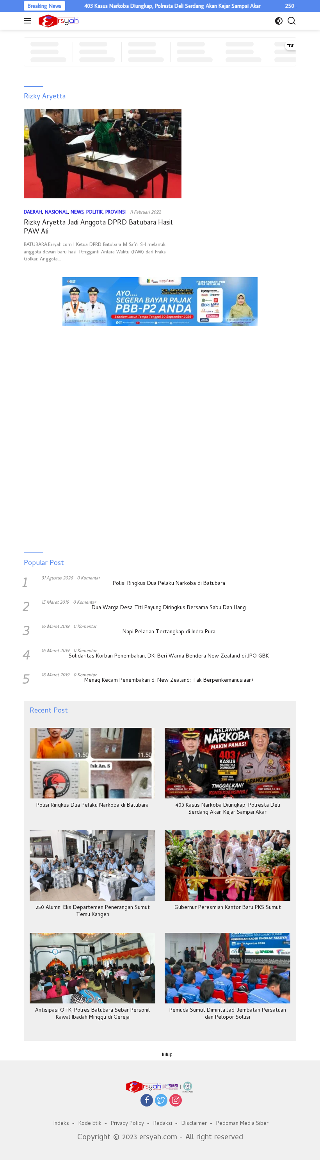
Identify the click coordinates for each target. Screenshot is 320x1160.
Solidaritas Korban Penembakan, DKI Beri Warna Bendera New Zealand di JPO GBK (169, 656)
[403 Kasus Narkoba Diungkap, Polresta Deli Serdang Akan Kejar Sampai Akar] (227, 763)
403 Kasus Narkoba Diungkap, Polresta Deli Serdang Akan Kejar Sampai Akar (153, 5)
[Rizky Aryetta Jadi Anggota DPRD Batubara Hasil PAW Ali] (102, 153)
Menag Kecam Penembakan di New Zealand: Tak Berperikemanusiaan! (168, 680)
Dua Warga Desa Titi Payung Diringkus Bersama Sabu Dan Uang (169, 608)
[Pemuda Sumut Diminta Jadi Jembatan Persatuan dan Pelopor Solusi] (227, 968)
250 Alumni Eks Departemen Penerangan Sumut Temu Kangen (93, 912)
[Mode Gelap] (278, 20)
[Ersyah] (57, 21)
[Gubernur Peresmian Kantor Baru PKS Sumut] (227, 865)
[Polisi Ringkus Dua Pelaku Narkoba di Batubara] (92, 763)
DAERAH (33, 211)
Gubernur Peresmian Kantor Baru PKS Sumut (227, 908)
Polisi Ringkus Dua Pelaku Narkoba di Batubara (169, 584)
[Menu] (29, 20)
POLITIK (94, 211)
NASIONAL (56, 211)
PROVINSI (115, 211)
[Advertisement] (160, 367)
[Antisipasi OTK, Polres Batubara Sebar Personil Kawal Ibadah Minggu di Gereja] (92, 968)
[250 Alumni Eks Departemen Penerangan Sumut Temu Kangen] (92, 865)
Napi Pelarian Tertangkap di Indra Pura (169, 632)
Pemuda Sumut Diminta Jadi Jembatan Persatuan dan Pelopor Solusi (227, 1014)
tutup (167, 1054)
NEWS (77, 211)
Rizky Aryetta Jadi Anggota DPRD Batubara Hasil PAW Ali (98, 227)
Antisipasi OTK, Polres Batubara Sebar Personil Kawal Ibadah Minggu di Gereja (92, 1014)
